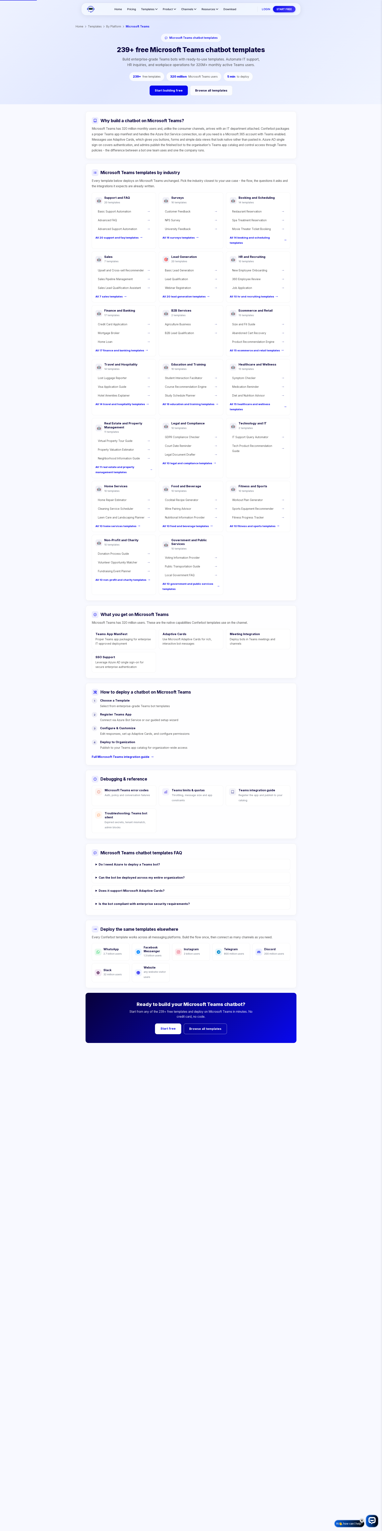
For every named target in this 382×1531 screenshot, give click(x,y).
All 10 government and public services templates (188, 586)
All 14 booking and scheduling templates (250, 240)
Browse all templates (211, 90)
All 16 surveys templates (179, 237)
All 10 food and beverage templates (186, 526)
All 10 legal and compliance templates (187, 463)
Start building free (169, 90)
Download (229, 9)
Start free (168, 1028)
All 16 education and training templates (188, 404)
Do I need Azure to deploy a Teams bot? (129, 864)
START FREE (284, 9)
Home (118, 9)
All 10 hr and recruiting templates (252, 296)
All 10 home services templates (116, 526)
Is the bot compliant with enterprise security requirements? (144, 904)
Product (168, 9)
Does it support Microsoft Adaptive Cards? (132, 891)
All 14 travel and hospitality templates (120, 404)
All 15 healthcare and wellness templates (250, 406)
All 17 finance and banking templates (120, 350)
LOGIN (266, 9)
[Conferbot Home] (91, 9)
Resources (208, 9)
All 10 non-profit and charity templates (121, 579)
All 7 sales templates (109, 296)
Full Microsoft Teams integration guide (120, 756)
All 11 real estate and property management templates (115, 469)
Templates (147, 9)
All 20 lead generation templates (184, 296)
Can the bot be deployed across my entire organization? (142, 877)
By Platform (113, 26)
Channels (187, 9)
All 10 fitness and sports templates (253, 526)
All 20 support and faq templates (117, 237)
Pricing (131, 9)
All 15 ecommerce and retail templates (255, 350)
